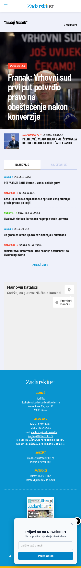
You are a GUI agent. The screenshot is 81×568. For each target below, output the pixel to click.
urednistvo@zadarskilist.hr (40, 458)
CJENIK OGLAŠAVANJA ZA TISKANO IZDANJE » (40, 444)
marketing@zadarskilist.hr (44, 432)
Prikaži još (39, 264)
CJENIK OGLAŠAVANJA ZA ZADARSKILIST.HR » (40, 440)
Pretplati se (45, 555)
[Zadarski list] (40, 6)
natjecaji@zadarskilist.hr (40, 436)
